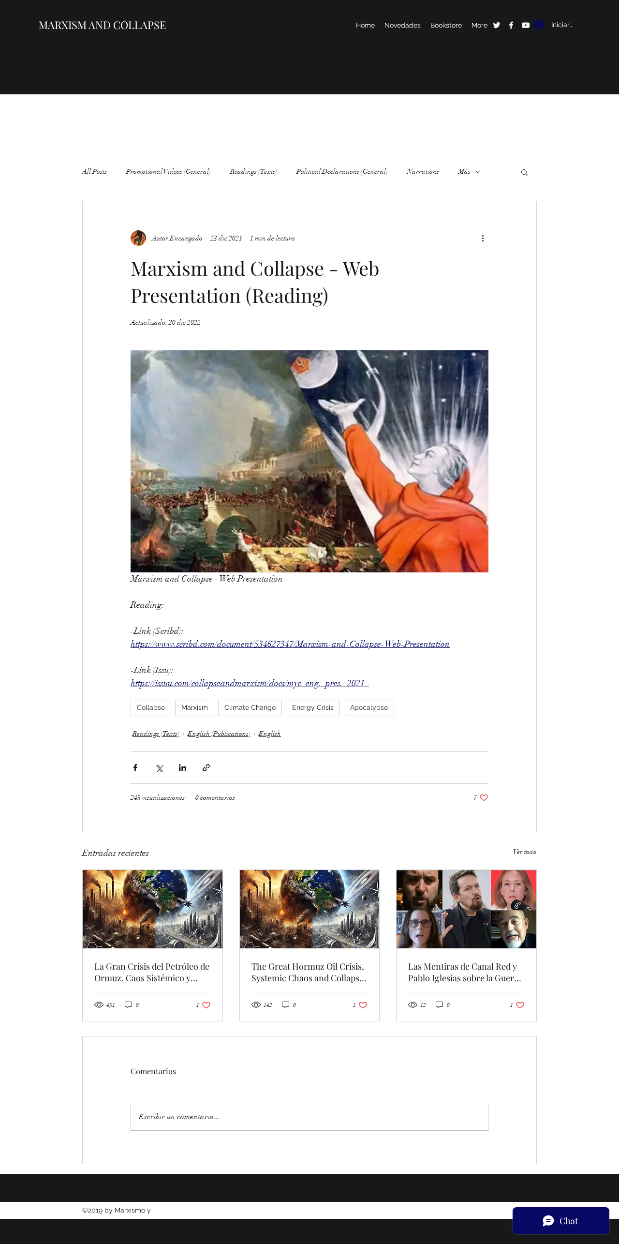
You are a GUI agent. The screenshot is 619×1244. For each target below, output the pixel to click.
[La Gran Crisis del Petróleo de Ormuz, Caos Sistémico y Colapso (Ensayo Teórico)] (152, 909)
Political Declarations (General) (342, 171)
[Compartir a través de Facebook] (135, 767)
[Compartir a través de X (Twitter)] (158, 767)
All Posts (94, 171)
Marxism (194, 707)
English (270, 734)
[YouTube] (526, 25)
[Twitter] (496, 25)
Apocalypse (369, 707)
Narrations (423, 171)
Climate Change (250, 707)
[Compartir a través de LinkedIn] (182, 767)
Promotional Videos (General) (168, 171)
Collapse (151, 707)
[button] (524, 172)
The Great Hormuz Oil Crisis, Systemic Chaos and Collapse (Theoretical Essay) (307, 972)
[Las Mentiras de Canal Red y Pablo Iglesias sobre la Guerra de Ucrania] (466, 909)
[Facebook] (511, 25)
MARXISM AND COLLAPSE (102, 24)
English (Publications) (219, 734)
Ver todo (525, 852)
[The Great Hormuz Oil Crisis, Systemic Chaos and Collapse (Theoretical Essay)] (310, 909)
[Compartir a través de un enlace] (206, 767)
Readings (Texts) (253, 171)
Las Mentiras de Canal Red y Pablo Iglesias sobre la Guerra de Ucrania (465, 972)
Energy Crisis (313, 707)
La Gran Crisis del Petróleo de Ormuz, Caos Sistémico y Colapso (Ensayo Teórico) (151, 972)
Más (464, 171)
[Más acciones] (482, 238)
